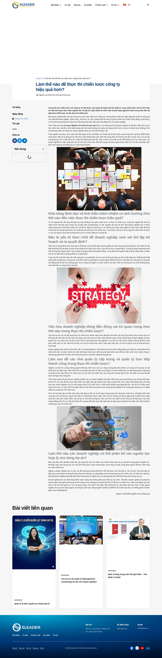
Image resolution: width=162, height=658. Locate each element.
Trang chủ (40, 78)
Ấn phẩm (46, 635)
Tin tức (55, 635)
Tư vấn (25, 635)
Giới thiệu (16, 635)
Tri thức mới (35, 635)
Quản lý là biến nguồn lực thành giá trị (32, 604)
